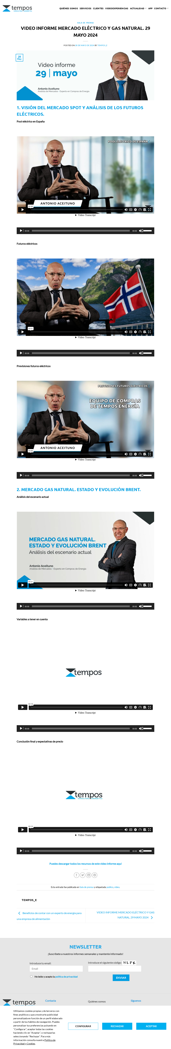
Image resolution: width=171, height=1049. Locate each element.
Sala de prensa (85, 22)
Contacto (160, 8)
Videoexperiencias (116, 8)
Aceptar (151, 1026)
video (116, 887)
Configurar (83, 1026)
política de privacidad (66, 976)
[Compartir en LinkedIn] (88, 875)
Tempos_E (102, 45)
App (150, 8)
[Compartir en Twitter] (82, 875)
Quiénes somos (68, 8)
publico (110, 887)
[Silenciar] (141, 230)
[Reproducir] (21, 230)
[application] (85, 230)
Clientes (98, 8)
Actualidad (137, 8)
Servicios (85, 8)
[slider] (148, 230)
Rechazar (117, 1026)
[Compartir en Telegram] (94, 875)
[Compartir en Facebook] (76, 875)
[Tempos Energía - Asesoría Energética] (17, 8)
